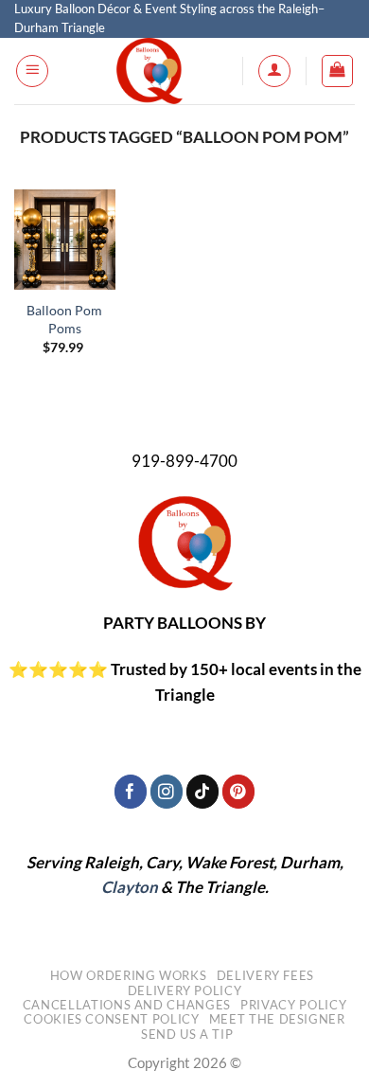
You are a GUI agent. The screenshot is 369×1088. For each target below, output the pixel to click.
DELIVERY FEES (265, 975)
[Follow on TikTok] (203, 791)
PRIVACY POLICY (293, 1004)
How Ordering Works (128, 975)
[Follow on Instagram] (167, 791)
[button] (32, 71)
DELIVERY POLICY (185, 990)
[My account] (274, 71)
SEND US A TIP (187, 1034)
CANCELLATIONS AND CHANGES (127, 1004)
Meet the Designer (277, 1018)
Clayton (129, 887)
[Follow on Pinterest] (238, 791)
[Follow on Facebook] (131, 791)
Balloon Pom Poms (64, 319)
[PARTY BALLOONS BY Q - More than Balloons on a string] (149, 71)
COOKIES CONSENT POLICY (111, 1018)
